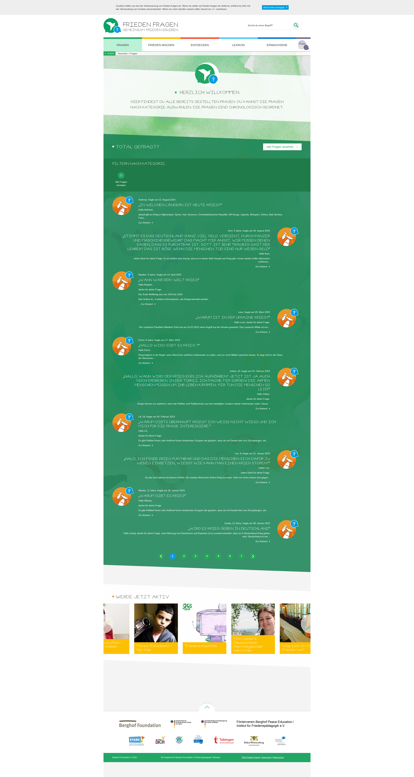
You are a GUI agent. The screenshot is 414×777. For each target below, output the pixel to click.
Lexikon (238, 45)
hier (213, 9)
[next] (253, 556)
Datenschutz (278, 757)
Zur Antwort (144, 222)
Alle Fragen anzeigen (121, 183)
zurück (110, 53)
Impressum (266, 757)
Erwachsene (277, 45)
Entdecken (200, 45)
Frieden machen (161, 45)
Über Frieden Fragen (251, 757)
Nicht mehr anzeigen (274, 7)
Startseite (123, 53)
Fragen (123, 45)
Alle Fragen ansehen (280, 146)
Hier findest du (145, 299)
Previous (103, 623)
